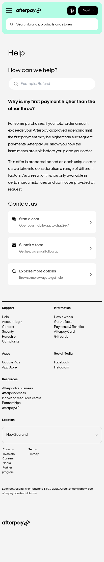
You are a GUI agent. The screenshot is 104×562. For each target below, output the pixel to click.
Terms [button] (33, 449)
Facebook (61, 362)
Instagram (61, 367)
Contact (8, 327)
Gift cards (61, 336)
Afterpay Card (64, 331)
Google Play (11, 362)
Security (8, 331)
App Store (9, 367)
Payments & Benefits (69, 327)
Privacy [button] (34, 454)
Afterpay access (14, 393)
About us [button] (8, 449)
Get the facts (63, 322)
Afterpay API (11, 408)
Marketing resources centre (21, 398)
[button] (71, 10)
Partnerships (11, 403)
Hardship (9, 336)
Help (5, 317)
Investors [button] (9, 454)
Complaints (10, 341)
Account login (12, 322)
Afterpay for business (17, 388)
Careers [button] (8, 458)
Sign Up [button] (88, 10)
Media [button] (7, 463)
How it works (63, 317)
